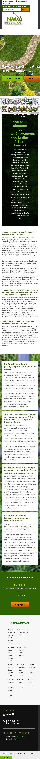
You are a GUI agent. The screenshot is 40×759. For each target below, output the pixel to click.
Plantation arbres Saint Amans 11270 (22, 652)
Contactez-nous (12, 78)
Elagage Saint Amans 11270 (22, 684)
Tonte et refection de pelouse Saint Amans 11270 (11, 688)
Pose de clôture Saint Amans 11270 (11, 670)
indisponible (9, 1)
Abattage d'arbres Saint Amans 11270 (32, 670)
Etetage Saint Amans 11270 (32, 684)
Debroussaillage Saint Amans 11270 (24, 632)
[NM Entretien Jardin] (13, 19)
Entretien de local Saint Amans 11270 (22, 670)
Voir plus (20, 605)
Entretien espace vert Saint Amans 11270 (11, 654)
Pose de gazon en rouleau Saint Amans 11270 (11, 636)
